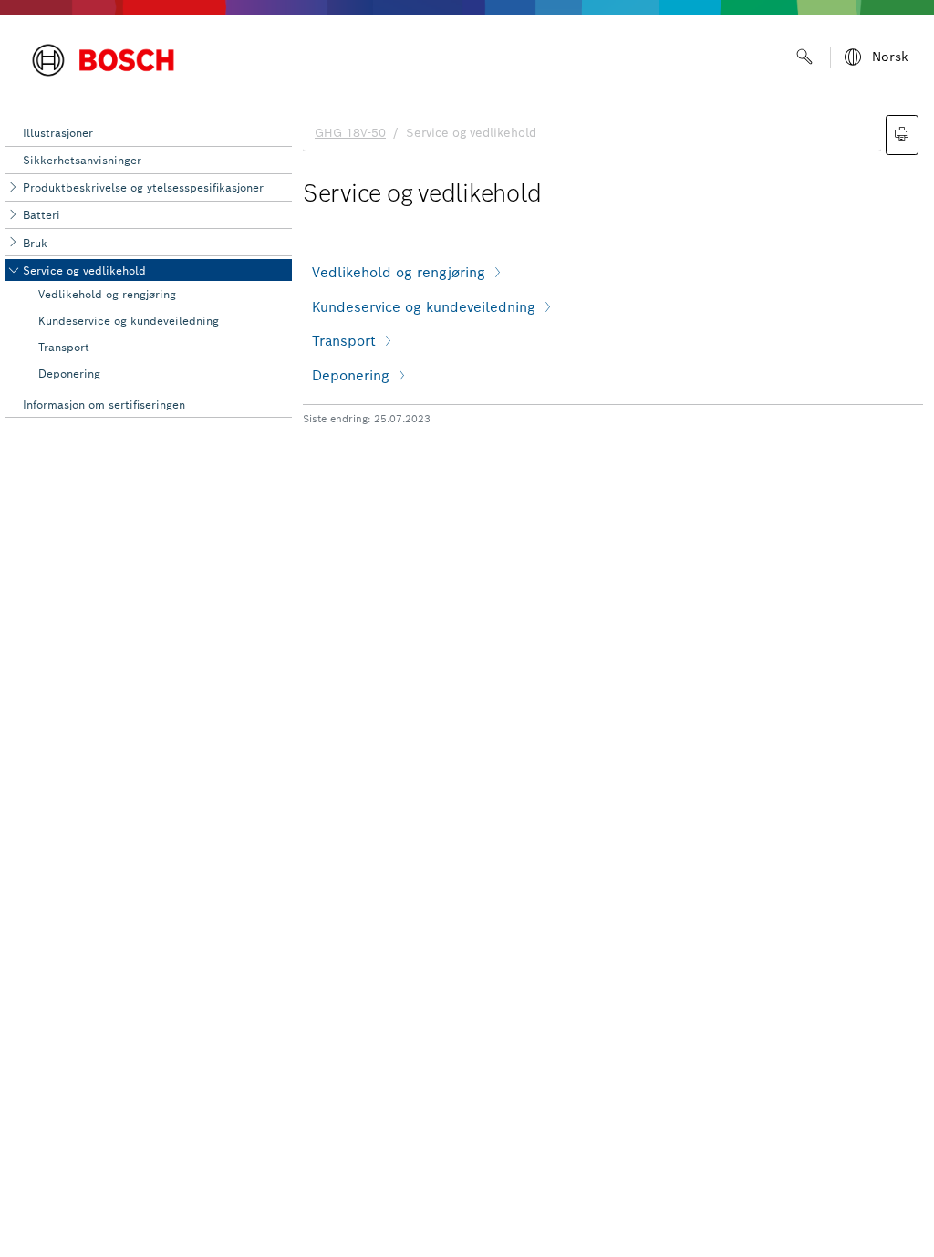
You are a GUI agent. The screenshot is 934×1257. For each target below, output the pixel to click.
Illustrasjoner (58, 133)
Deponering (69, 373)
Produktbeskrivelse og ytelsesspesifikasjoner (143, 187)
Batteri (41, 215)
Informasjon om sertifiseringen (104, 404)
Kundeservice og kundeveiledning (128, 320)
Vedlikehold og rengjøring (107, 294)
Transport (63, 347)
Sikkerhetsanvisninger (82, 160)
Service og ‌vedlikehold (84, 270)
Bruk (35, 243)
